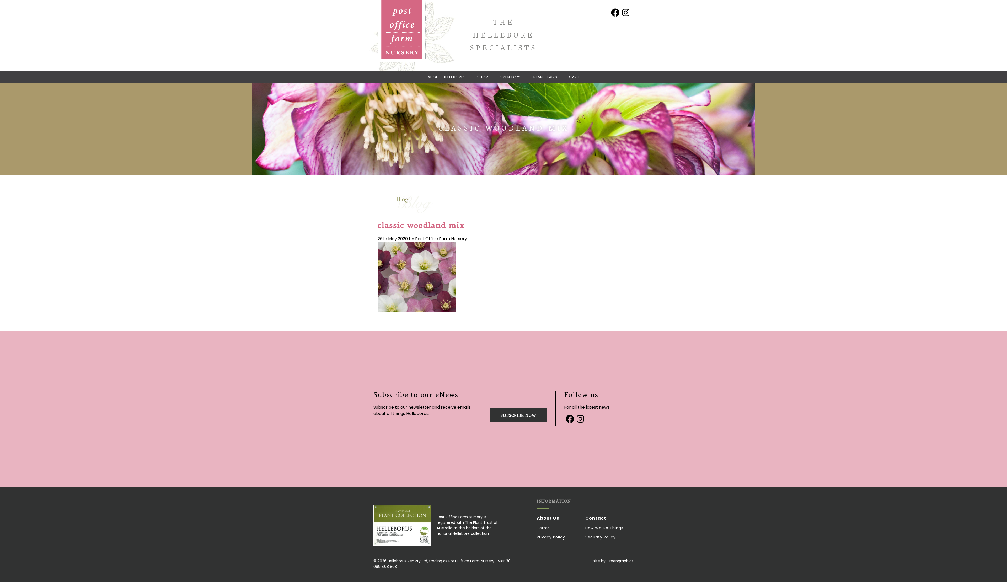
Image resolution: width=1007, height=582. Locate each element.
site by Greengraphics (613, 561)
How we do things (604, 528)
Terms (543, 528)
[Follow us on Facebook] (615, 12)
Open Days (511, 77)
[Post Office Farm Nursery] (402, 31)
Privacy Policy (551, 537)
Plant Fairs (545, 77)
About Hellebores (447, 77)
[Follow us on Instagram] (625, 12)
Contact (595, 518)
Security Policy (600, 537)
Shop (482, 77)
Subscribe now (518, 416)
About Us (548, 518)
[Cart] (574, 77)
